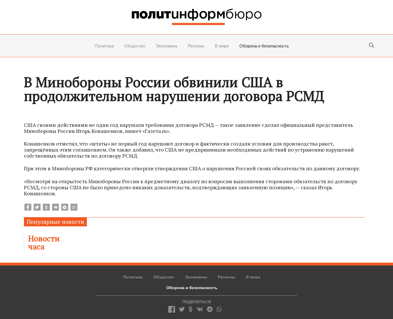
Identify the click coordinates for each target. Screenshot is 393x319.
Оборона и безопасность (264, 45)
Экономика (166, 45)
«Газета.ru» (155, 130)
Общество (134, 45)
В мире (222, 45)
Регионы (196, 45)
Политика (104, 45)
